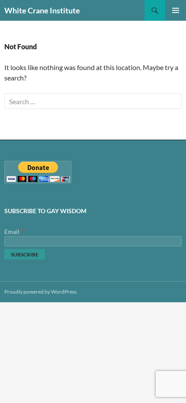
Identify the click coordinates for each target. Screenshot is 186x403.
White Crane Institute (42, 10)
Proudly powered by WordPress (40, 291)
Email (14, 231)
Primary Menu (175, 10)
